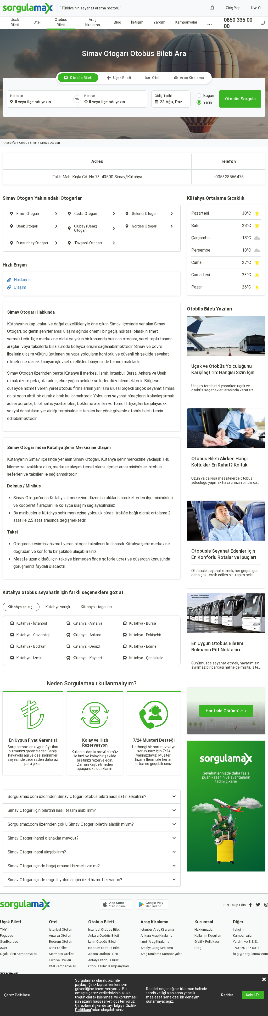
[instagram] (266, 904)
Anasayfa (9, 143)
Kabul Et (253, 995)
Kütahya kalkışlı (21, 607)
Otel (37, 22)
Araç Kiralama (92, 22)
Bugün (208, 95)
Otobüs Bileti (61, 22)
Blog (117, 22)
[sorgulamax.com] (28, 8)
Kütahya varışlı (58, 607)
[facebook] (250, 904)
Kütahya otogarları (96, 607)
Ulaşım (20, 287)
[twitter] (258, 904)
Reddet (227, 995)
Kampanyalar (186, 22)
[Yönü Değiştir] (77, 99)
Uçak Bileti (15, 22)
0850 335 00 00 (238, 23)
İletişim (137, 22)
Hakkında (22, 279)
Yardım (159, 22)
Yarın (207, 102)
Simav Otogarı (50, 143)
